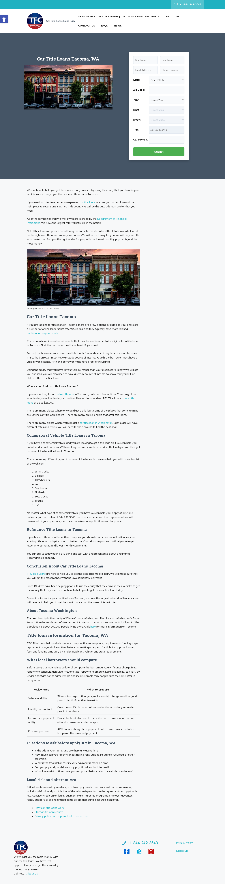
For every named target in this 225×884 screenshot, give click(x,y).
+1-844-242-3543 (143, 842)
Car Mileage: (140, 139)
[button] (4, 19)
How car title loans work (49, 807)
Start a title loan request (49, 812)
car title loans (88, 202)
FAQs (104, 25)
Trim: (136, 129)
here (93, 626)
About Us (172, 16)
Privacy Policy (184, 842)
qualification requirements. (42, 333)
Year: (136, 100)
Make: (136, 109)
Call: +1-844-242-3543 (187, 4)
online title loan (65, 394)
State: (136, 80)
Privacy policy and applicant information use (61, 816)
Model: (137, 119)
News (118, 25)
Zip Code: (139, 90)
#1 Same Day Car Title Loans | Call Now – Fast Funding (117, 16)
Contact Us (86, 25)
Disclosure (182, 850)
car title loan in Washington (96, 422)
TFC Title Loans (36, 573)
